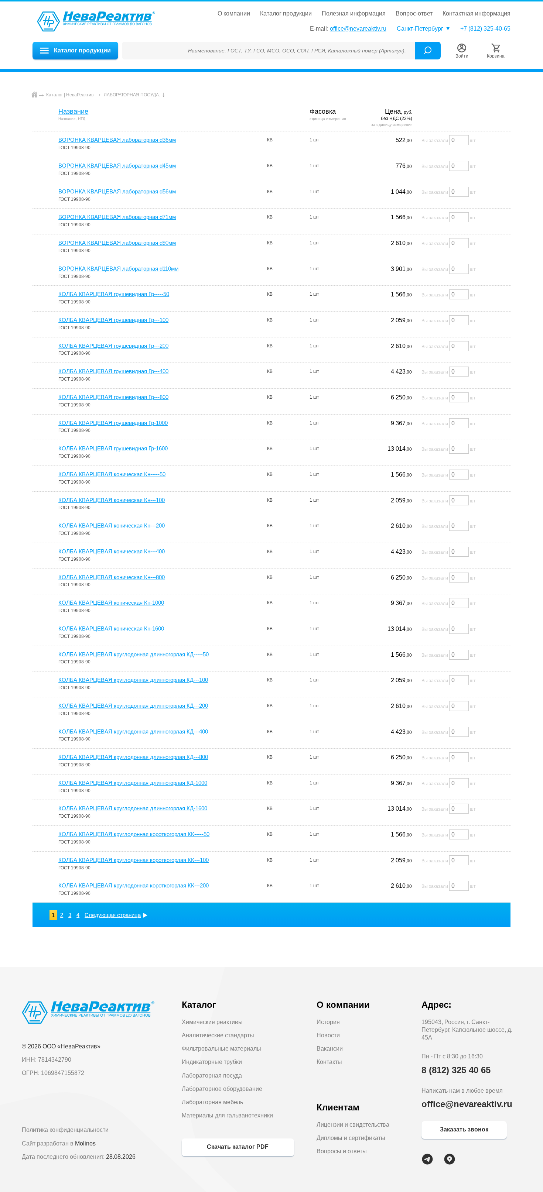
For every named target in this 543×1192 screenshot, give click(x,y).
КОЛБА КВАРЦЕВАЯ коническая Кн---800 (111, 577)
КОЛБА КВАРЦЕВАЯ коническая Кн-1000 (111, 603)
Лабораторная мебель (212, 1102)
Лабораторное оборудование (222, 1089)
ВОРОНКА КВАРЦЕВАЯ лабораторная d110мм (118, 268)
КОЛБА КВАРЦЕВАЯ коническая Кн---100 (111, 500)
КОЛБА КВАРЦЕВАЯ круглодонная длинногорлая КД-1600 (132, 808)
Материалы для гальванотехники (227, 1115)
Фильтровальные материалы (221, 1048)
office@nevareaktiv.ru (358, 28)
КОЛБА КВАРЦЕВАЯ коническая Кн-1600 (111, 628)
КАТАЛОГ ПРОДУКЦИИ (286, 14)
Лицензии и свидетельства (353, 1124)
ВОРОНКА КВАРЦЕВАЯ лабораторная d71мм (117, 217)
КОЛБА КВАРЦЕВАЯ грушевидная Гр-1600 (113, 448)
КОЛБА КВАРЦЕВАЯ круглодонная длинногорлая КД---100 (133, 680)
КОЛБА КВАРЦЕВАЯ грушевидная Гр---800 (113, 397)
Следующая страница (113, 915)
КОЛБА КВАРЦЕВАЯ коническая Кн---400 (111, 551)
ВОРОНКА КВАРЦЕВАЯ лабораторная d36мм (117, 140)
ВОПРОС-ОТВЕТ (414, 14)
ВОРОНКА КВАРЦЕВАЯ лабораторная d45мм (117, 165)
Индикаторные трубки (212, 1062)
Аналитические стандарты (218, 1035)
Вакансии (330, 1048)
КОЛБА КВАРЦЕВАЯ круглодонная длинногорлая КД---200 (133, 706)
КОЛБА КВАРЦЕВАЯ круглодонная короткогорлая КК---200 (133, 885)
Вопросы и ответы (342, 1151)
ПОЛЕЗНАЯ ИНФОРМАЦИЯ (354, 14)
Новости (328, 1035)
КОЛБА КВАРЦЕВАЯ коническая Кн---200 (111, 525)
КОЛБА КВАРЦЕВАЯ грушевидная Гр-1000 (113, 423)
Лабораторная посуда (212, 1075)
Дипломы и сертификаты (351, 1138)
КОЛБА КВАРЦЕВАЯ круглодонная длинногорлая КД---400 (133, 731)
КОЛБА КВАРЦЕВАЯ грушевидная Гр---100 (113, 320)
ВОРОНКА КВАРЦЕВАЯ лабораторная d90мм (117, 243)
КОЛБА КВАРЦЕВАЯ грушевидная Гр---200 (113, 346)
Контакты (329, 1062)
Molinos (85, 1143)
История (328, 1022)
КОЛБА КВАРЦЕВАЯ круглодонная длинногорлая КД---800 (133, 757)
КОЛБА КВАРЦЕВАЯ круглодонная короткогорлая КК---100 (133, 860)
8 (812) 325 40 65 (456, 1070)
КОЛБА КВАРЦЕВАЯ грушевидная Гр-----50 (113, 294)
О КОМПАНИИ (234, 14)
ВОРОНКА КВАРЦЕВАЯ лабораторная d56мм (117, 191)
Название (73, 111)
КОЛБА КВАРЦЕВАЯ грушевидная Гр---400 (113, 371)
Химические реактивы (212, 1022)
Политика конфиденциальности (65, 1130)
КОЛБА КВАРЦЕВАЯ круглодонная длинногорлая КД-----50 (133, 654)
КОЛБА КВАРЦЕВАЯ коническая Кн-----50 (111, 474)
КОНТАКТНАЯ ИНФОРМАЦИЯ (476, 14)
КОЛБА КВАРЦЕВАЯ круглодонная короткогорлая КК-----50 (133, 834)
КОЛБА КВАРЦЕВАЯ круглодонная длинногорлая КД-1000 (132, 783)
